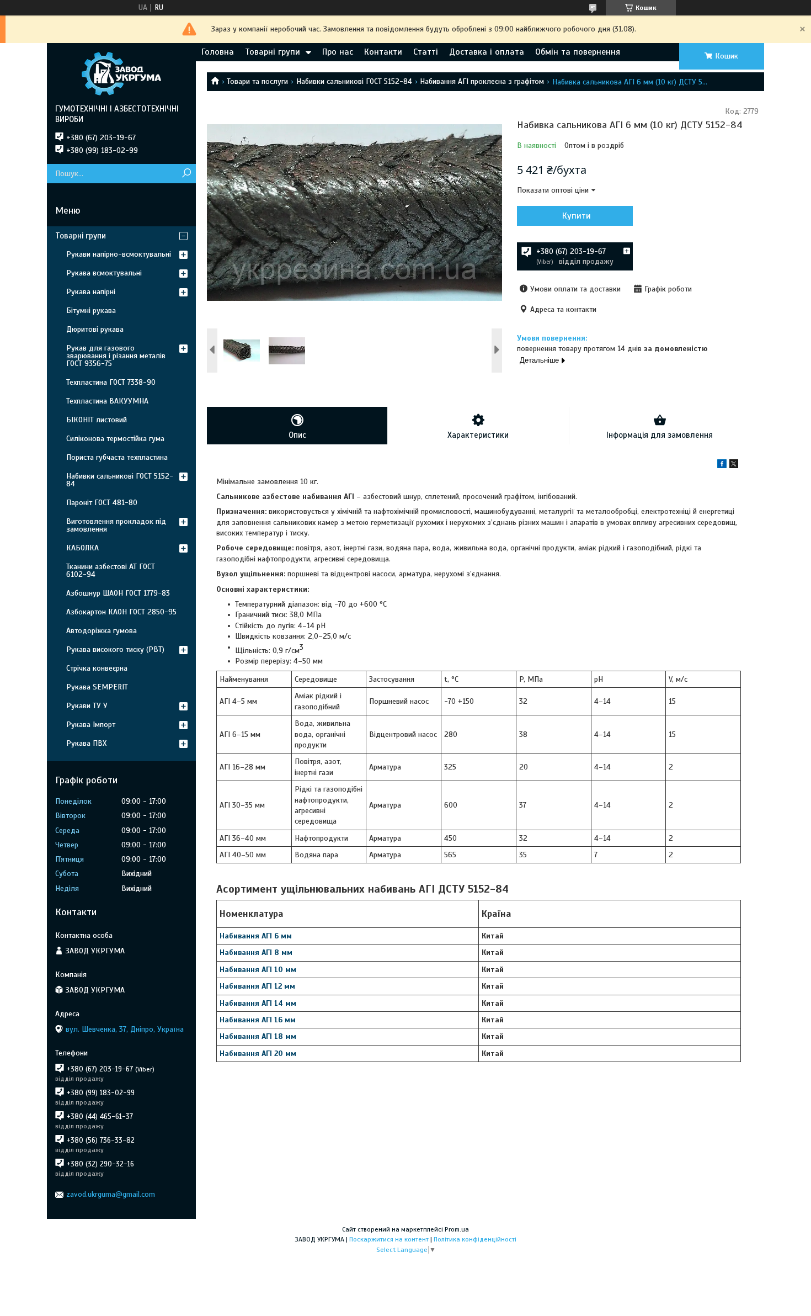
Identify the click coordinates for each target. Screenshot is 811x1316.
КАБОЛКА (82, 548)
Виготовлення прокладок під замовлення (116, 525)
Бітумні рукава (91, 310)
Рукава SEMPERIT (97, 687)
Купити (576, 215)
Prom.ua (457, 1229)
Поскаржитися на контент (389, 1239)
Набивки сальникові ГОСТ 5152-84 (354, 81)
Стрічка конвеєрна (96, 668)
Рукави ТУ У (87, 705)
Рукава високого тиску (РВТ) (115, 649)
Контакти (383, 51)
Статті (425, 51)
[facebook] (722, 465)
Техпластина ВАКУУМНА (107, 401)
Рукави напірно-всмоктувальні (118, 254)
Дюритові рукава (95, 329)
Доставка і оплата (486, 51)
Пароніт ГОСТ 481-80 (101, 502)
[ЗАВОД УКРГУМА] (121, 73)
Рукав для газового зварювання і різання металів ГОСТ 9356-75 (116, 355)
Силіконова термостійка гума (115, 438)
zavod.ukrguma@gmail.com (110, 1194)
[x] (733, 465)
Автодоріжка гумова (101, 630)
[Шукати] (186, 173)
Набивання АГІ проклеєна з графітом (482, 81)
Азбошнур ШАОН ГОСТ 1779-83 (118, 593)
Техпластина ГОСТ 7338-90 (111, 382)
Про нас (337, 51)
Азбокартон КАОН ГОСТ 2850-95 (121, 612)
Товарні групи (272, 51)
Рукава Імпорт (90, 724)
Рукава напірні (90, 291)
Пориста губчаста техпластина (117, 457)
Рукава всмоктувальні (104, 273)
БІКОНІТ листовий (96, 419)
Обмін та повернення (577, 51)
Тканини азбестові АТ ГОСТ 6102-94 (110, 570)
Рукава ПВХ (86, 743)
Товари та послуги (257, 81)
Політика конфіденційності (475, 1239)
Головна (217, 51)
